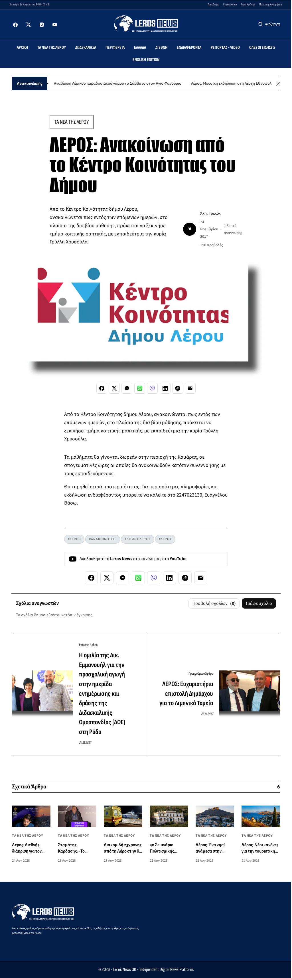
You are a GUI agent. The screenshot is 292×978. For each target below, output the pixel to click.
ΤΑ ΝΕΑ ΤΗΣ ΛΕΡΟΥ (71, 122)
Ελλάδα (140, 47)
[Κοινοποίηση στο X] (114, 388)
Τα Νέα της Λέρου (51, 47)
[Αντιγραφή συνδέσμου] (177, 388)
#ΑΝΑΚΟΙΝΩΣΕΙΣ (102, 539)
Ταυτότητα (213, 4)
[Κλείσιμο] (278, 84)
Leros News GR (124, 969)
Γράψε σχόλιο (259, 603)
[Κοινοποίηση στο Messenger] (126, 388)
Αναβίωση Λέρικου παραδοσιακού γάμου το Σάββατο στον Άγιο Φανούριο (104, 84)
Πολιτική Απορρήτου (270, 4)
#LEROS (74, 539)
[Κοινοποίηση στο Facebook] (101, 388)
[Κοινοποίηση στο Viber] (152, 388)
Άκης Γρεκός (210, 213)
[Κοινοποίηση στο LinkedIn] (165, 388)
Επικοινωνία (230, 4)
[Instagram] (41, 25)
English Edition (146, 59)
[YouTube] (54, 25)
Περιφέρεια (115, 47)
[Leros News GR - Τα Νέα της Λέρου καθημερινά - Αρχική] (146, 23)
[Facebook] (15, 25)
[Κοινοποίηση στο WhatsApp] (139, 388)
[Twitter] (28, 25)
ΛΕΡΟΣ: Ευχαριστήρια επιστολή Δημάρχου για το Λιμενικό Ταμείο (186, 693)
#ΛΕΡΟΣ (165, 539)
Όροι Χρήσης (248, 4)
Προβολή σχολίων (214, 603)
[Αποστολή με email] (190, 388)
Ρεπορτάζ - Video (225, 47)
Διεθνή (161, 47)
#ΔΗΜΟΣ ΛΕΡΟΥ (138, 539)
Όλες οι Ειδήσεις (262, 47)
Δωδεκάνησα (85, 47)
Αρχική (22, 47)
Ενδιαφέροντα (189, 47)
